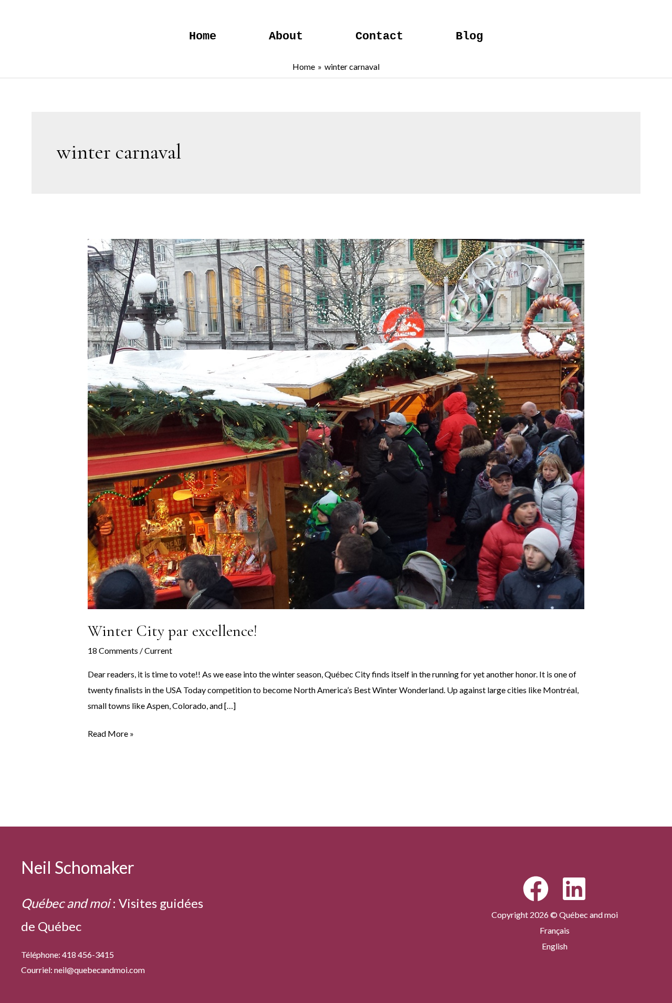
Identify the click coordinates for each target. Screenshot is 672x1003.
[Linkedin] (574, 889)
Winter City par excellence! (172, 631)
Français (555, 930)
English (555, 946)
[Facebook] (536, 889)
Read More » (111, 734)
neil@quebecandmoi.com (99, 970)
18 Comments (113, 650)
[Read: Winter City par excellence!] (336, 422)
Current (158, 650)
